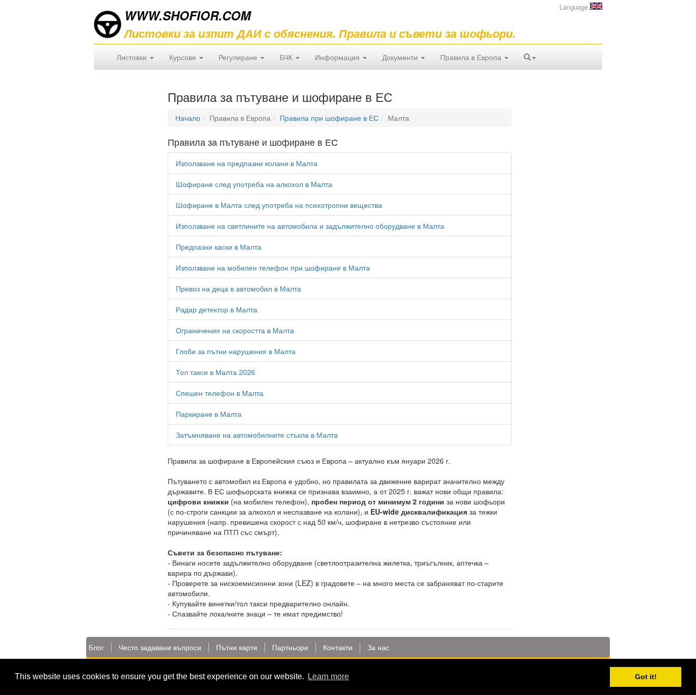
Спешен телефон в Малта (219, 393)
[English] (596, 6)
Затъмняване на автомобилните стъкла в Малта (257, 435)
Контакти (338, 647)
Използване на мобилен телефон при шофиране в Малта (273, 267)
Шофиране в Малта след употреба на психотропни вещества (279, 205)
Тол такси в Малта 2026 (215, 372)
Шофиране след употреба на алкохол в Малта (254, 184)
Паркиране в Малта (209, 414)
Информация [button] (338, 57)
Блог (96, 647)
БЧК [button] (287, 57)
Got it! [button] (646, 677)
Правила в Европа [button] (471, 57)
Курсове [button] (183, 57)
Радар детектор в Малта (216, 309)
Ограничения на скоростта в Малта (235, 330)
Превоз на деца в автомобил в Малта (238, 288)
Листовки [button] (133, 57)
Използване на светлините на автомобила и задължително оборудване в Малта (310, 226)
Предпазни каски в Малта (218, 247)
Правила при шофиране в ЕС (329, 118)
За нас (378, 647)
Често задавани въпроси (160, 647)
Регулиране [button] (239, 57)
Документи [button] (401, 57)
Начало (187, 118)
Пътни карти (236, 647)
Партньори (290, 647)
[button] (530, 57)
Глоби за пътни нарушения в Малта (236, 351)
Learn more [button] (328, 676)
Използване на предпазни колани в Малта (246, 163)
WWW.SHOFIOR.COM (187, 15)
